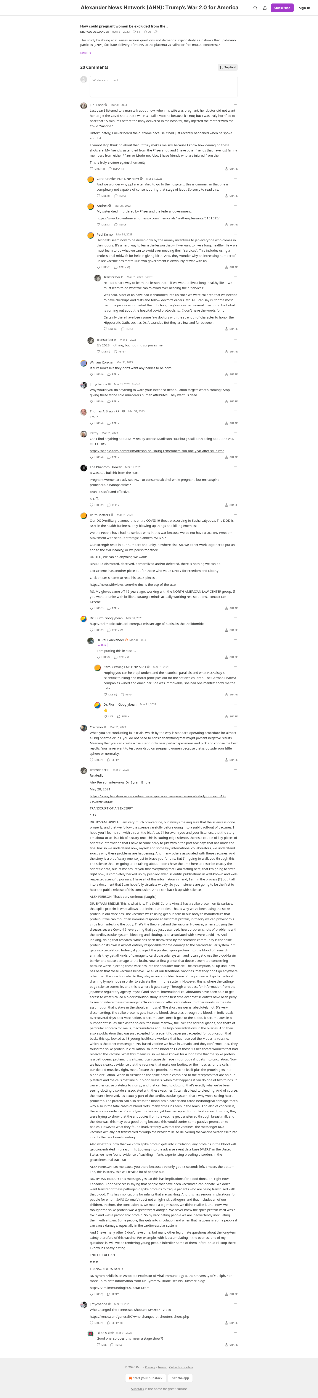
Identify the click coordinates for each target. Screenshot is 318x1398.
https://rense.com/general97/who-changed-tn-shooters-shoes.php (139, 1316)
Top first (230, 67)
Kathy (94, 433)
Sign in (304, 8)
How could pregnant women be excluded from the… (124, 26)
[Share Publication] (264, 7)
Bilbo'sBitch (105, 1332)
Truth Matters (100, 515)
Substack (137, 1389)
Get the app (180, 1378)
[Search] (255, 7)
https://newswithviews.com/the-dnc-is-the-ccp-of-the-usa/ (133, 584)
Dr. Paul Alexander (94, 31)
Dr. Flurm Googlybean (106, 618)
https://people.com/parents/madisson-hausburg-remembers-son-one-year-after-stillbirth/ (157, 451)
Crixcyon (96, 727)
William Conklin (101, 362)
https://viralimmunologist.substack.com (119, 1287)
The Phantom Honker (106, 467)
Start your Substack (147, 1378)
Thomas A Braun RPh (105, 411)
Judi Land (97, 105)
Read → (86, 52)
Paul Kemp (105, 234)
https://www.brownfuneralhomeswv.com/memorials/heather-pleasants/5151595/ (158, 218)
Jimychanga (98, 384)
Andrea (102, 205)
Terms (162, 1367)
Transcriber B (113, 277)
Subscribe (282, 8)
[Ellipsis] (235, 104)
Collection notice (181, 1367)
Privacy (150, 1367)
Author (102, 645)
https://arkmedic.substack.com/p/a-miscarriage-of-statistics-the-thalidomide (147, 623)
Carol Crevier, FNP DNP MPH (118, 178)
